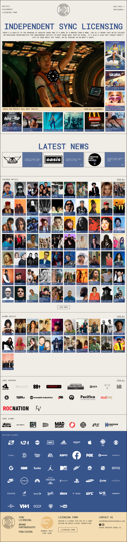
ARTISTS (6, 6)
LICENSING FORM (9, 12)
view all (121, 179)
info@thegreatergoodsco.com (112, 521)
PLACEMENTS (7, 9)
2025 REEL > (119, 7)
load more (63, 307)
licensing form (68, 530)
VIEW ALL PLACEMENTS (93, 109)
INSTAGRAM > (119, 10)
